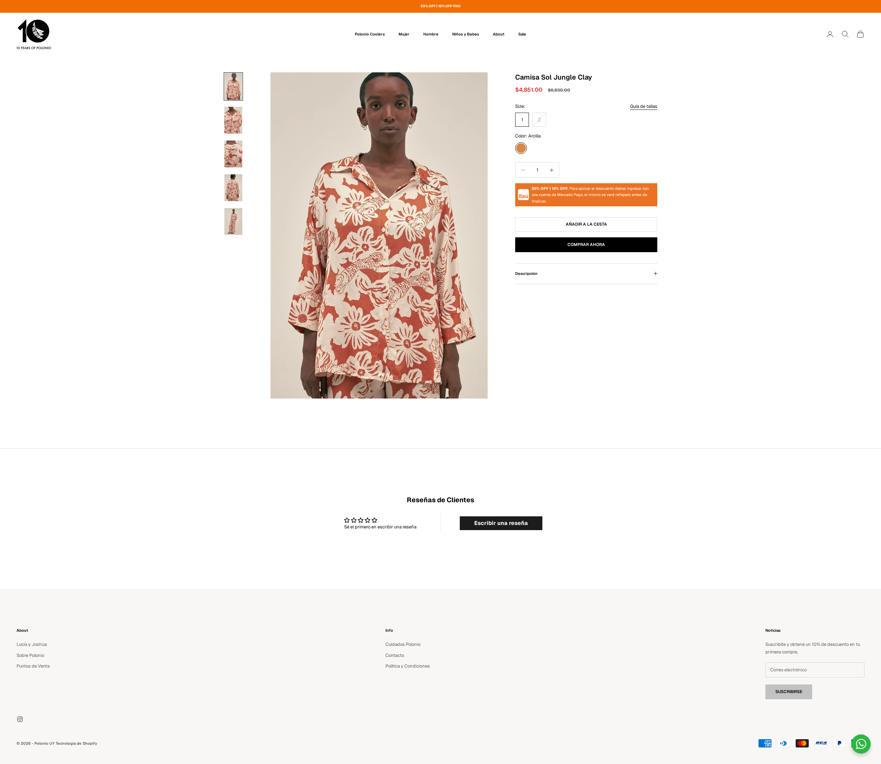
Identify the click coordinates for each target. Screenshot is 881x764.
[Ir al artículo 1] (233, 86)
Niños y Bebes (465, 34)
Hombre (430, 34)
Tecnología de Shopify (76, 743)
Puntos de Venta (33, 666)
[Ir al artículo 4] (233, 188)
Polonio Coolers (370, 34)
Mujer (404, 34)
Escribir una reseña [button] (501, 523)
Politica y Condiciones (407, 666)
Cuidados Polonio (403, 644)
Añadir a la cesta (586, 224)
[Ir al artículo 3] (233, 154)
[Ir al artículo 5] (233, 221)
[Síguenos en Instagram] (20, 719)
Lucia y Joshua (32, 644)
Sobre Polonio (30, 655)
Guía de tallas (643, 106)
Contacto (394, 655)
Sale (522, 34)
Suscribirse (788, 691)
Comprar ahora (586, 244)
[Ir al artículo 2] (233, 120)
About (499, 34)
